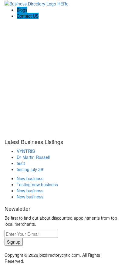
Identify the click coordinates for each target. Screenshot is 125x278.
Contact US (28, 16)
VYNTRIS (26, 151)
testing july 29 (30, 169)
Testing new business (37, 184)
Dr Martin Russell (33, 157)
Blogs (22, 10)
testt (21, 163)
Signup (13, 242)
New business (30, 178)
